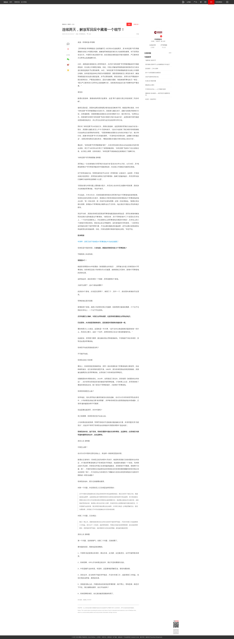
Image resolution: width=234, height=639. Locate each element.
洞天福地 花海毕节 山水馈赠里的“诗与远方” (157, 64)
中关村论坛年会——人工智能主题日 (155, 89)
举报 (137, 34)
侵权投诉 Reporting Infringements (154, 637)
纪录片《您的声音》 (151, 99)
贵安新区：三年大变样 (151, 68)
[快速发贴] (68, 44)
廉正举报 (142, 637)
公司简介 (99, 637)
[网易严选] (195, 2)
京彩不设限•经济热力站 (152, 76)
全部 (170, 52)
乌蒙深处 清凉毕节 (150, 60)
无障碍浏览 (17, 2)
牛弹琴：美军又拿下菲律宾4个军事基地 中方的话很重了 (98, 242)
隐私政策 (120, 637)
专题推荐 (147, 57)
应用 (11, 2)
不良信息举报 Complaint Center (131, 637)
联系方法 (104, 637)
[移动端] (183, 2)
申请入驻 (136, 24)
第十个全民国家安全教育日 (153, 72)
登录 (211, 2)
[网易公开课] (189, 2)
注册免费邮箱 (218, 2)
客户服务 (115, 637)
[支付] (201, 2)
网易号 (69, 24)
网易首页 (6, 2)
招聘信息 (109, 637)
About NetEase (92, 637)
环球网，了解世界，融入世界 (158, 41)
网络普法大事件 (149, 85)
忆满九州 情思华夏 (150, 81)
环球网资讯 (82, 34)
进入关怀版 (24, 2)
